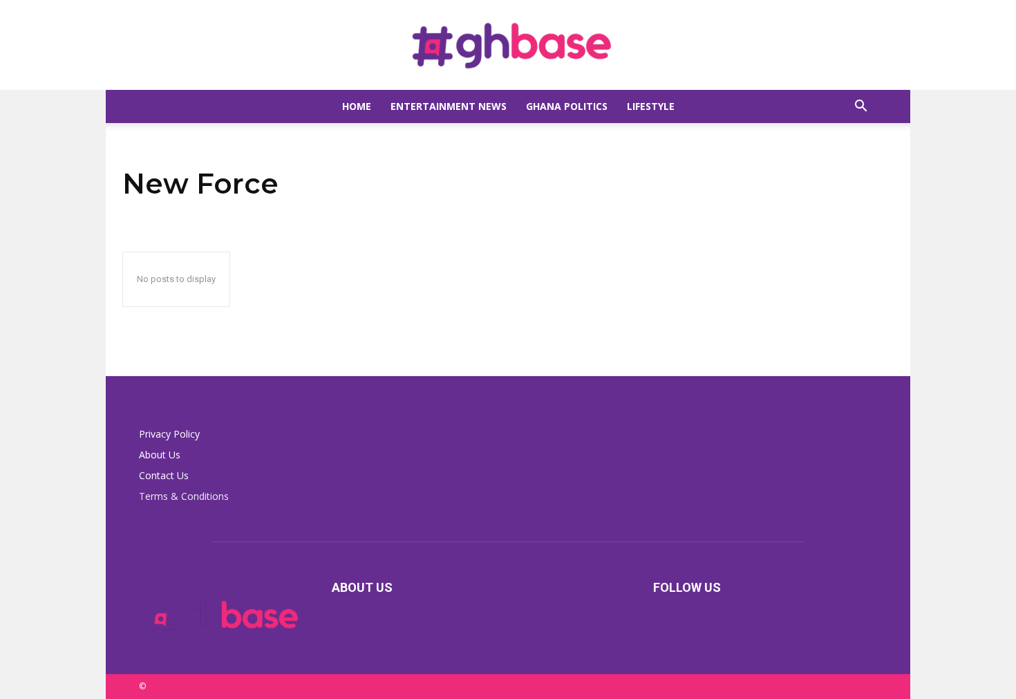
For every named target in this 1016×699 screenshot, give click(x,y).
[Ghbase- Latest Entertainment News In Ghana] (508, 45)
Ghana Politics (567, 106)
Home (356, 106)
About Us (159, 454)
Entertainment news (449, 106)
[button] (860, 107)
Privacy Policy (169, 433)
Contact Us (164, 475)
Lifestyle (651, 106)
